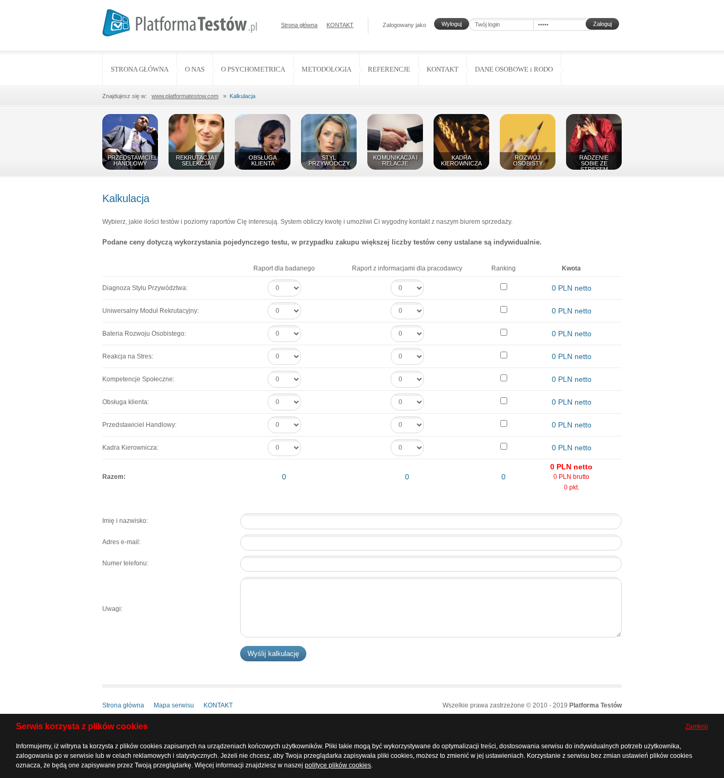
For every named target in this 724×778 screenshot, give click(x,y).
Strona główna (299, 25)
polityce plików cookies (338, 765)
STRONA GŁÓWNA (140, 69)
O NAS (195, 69)
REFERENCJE (389, 69)
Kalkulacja (242, 96)
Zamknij (696, 726)
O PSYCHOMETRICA (253, 69)
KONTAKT (340, 25)
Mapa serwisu (174, 705)
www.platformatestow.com (185, 96)
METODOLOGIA (326, 69)
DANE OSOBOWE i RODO (514, 69)
